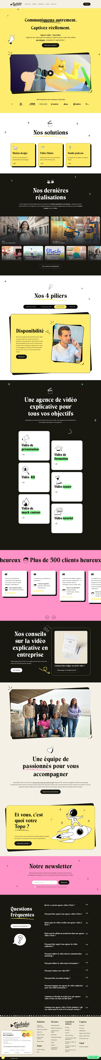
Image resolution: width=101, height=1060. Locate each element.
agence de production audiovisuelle (43, 784)
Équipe (47, 6)
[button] (28, 6)
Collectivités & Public (55, 1033)
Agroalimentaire (55, 1027)
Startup (53, 1047)
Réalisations (41, 6)
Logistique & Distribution (54, 1050)
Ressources (53, 6)
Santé (52, 1044)
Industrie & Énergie (56, 1039)
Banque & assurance (56, 1030)
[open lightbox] (50, 75)
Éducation (53, 1036)
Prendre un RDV (93, 1057)
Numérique (54, 1041)
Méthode (35, 6)
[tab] (31, 308)
